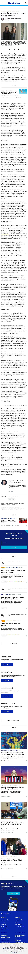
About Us (3, 917)
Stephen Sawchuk (10, 18)
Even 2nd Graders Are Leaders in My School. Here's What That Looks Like (12, 753)
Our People (3, 924)
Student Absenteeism (11, 620)
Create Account (13, 893)
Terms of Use (19, 951)
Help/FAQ (17, 922)
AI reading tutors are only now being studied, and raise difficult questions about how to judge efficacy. (12, 96)
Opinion (19, 750)
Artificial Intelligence (7, 89)
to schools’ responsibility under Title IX (15, 235)
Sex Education (15, 496)
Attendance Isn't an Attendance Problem (10, 624)
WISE (8, 181)
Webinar (21, 567)
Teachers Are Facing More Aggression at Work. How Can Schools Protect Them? (12, 860)
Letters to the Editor (19, 919)
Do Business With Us (20, 932)
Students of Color (11, 499)
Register (3, 581)
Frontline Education (20, 581)
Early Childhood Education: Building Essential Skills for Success (12, 598)
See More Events (14, 643)
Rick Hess (3, 796)
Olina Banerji (4, 832)
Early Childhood (5, 594)
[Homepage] (14, 2)
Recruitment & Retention (12, 567)
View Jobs (7, 664)
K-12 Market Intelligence (20, 942)
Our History (3, 922)
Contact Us (17, 917)
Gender (9, 496)
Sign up (14, 547)
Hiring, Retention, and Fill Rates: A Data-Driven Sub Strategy (13, 571)
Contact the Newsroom (19, 926)
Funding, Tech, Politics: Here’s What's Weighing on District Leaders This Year (12, 824)
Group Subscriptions (5, 939)
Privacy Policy (6, 948)
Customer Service (18, 924)
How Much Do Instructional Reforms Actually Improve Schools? (12, 788)
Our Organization (5, 919)
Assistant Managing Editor (13, 482)
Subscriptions (4, 935)
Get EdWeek (4, 932)
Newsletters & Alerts (5, 937)
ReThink (3, 325)
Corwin (17, 634)
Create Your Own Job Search (13, 720)
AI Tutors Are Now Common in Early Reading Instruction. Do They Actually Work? (8, 92)
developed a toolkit (14, 444)
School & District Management (10, 10)
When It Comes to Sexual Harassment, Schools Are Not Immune (8, 522)
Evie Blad (3, 525)
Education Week (21, 482)
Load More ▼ (14, 876)
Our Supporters (4, 926)
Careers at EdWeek (5, 929)
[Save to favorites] (14, 49)
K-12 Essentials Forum (15, 594)
